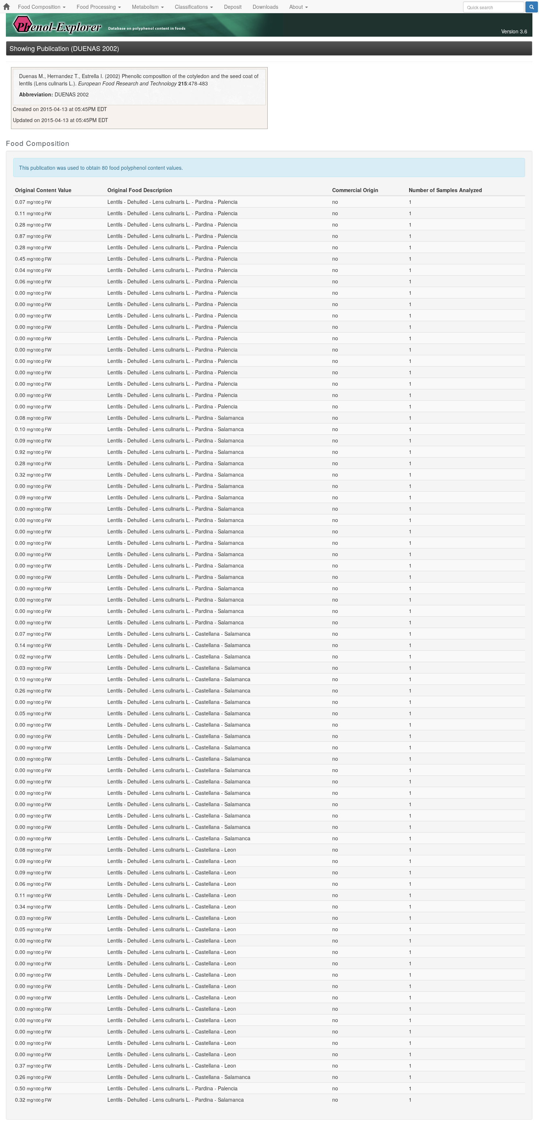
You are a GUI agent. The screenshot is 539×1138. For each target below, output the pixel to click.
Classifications (192, 6)
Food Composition (40, 6)
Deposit (233, 6)
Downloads (265, 6)
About (296, 6)
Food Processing (97, 6)
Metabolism (146, 6)
